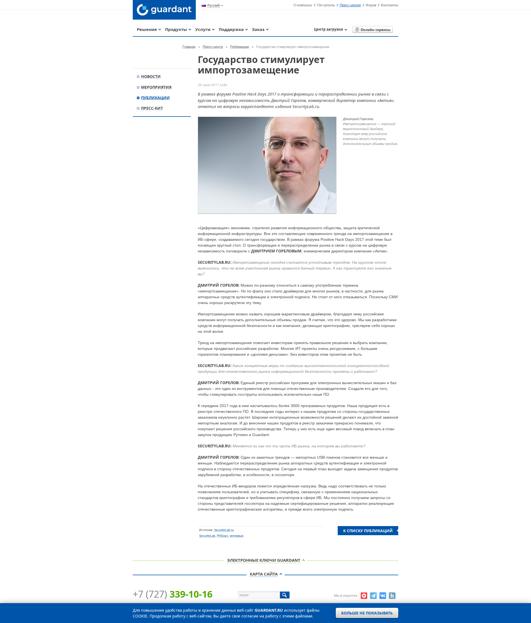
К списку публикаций (368, 530)
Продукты (176, 29)
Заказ (258, 29)
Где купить (326, 5)
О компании (302, 5)
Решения (147, 29)
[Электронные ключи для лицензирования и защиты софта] (164, 10)
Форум (371, 5)
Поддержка (231, 29)
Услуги (202, 29)
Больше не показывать (367, 613)
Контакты (389, 5)
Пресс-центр (350, 5)
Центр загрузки (328, 29)
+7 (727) (172, 594)
